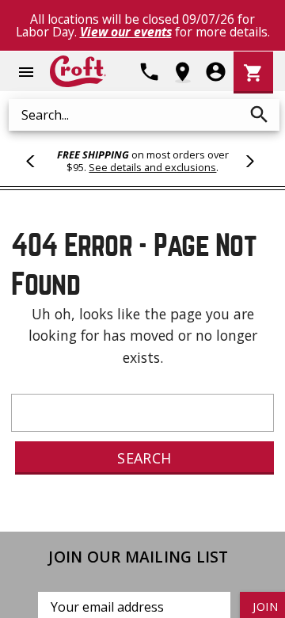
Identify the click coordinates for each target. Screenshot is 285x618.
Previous (37, 161)
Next (248, 161)
